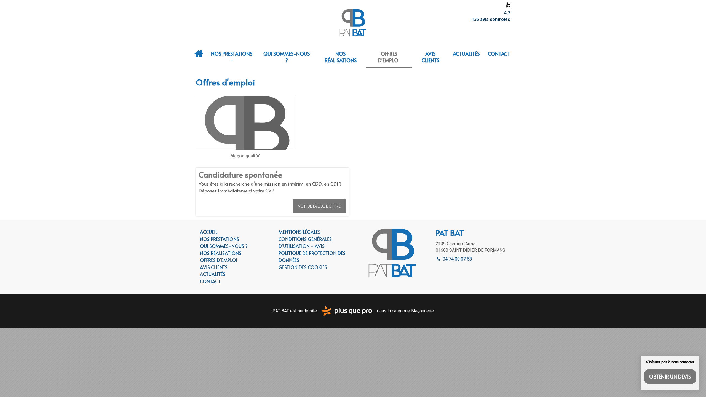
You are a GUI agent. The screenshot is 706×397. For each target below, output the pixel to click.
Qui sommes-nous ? (286, 57)
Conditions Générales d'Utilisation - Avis (305, 243)
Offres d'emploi (389, 57)
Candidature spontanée (240, 174)
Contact (499, 53)
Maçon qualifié (245, 156)
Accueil (198, 54)
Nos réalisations (341, 57)
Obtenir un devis (670, 376)
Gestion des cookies (303, 267)
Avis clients (430, 57)
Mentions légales (299, 232)
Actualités (466, 53)
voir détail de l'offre (319, 206)
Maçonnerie (422, 310)
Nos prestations (231, 53)
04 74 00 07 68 (457, 259)
